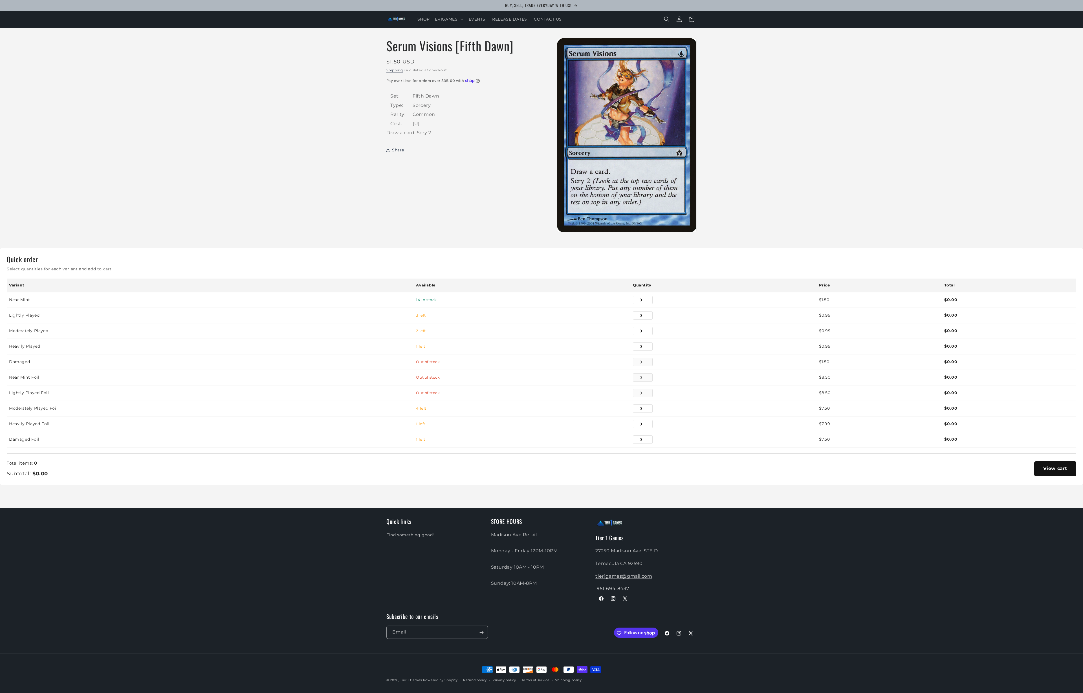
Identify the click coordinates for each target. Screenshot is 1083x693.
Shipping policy (568, 680)
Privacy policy (504, 680)
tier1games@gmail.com (623, 576)
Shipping (394, 70)
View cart (1055, 468)
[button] (439, 19)
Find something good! (410, 534)
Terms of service (535, 680)
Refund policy (475, 680)
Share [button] (398, 150)
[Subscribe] (481, 632)
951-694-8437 (612, 588)
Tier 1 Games (411, 680)
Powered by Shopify (440, 680)
